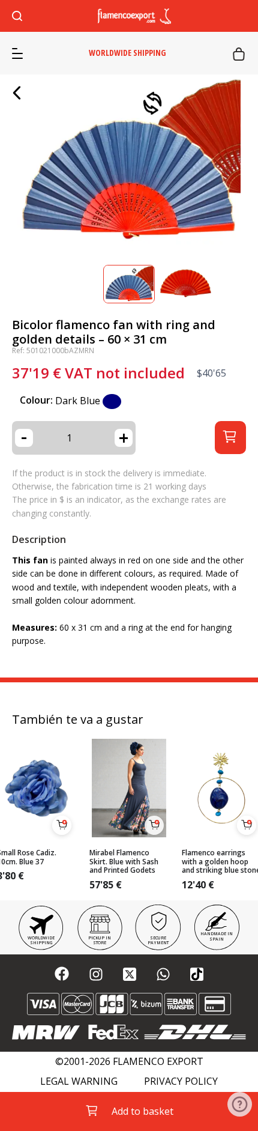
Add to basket (142, 1111)
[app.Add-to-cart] (61, 825)
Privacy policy (181, 1081)
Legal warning (79, 1081)
